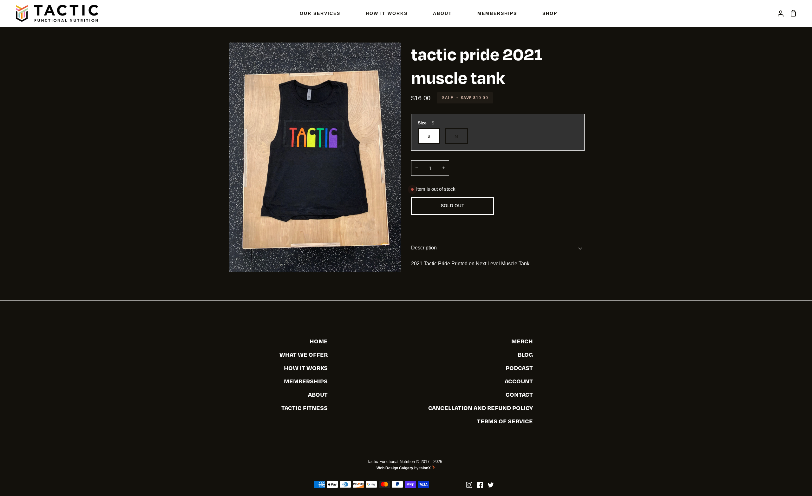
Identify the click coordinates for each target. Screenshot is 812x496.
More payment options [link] (540, 222)
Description (424, 247)
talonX (425, 468)
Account (519, 381)
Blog (525, 354)
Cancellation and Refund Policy (480, 408)
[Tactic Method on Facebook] (480, 485)
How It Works (306, 368)
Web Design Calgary (395, 468)
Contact (519, 394)
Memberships (306, 381)
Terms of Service (505, 421)
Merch (522, 341)
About (318, 394)
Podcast (519, 368)
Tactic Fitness (304, 408)
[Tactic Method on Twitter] (491, 485)
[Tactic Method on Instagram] (469, 485)
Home (319, 341)
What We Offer (303, 354)
